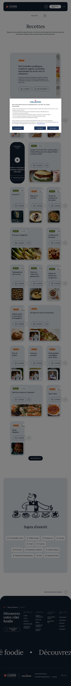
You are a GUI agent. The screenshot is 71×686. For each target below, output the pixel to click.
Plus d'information (41, 123)
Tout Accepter (53, 128)
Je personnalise (18, 128)
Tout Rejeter (40, 128)
